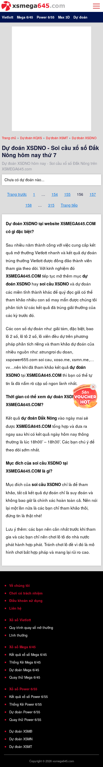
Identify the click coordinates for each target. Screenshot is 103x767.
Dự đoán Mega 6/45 (24, 670)
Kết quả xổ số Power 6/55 (28, 696)
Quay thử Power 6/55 (25, 719)
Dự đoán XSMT (20, 746)
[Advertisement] (51, 78)
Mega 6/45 (25, 17)
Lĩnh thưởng (18, 635)
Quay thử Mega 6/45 (24, 677)
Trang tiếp (69, 205)
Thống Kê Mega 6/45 (25, 662)
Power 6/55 (45, 17)
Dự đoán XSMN (20, 739)
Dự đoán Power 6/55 (24, 712)
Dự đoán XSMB (20, 731)
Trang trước (17, 194)
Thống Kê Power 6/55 (25, 704)
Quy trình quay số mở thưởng (31, 627)
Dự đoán (80, 17)
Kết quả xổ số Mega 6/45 (28, 654)
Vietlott (7, 17)
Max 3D (64, 17)
